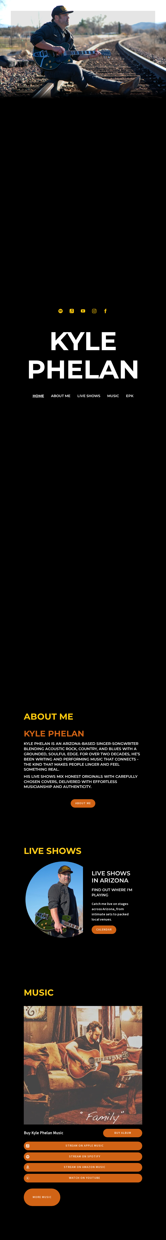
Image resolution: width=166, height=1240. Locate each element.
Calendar (104, 929)
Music (113, 396)
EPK (130, 396)
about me (60, 396)
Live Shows (88, 396)
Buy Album (122, 1133)
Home (38, 396)
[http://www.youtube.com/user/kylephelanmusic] (83, 311)
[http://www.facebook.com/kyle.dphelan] (105, 311)
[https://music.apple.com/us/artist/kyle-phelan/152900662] (72, 311)
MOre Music (42, 1197)
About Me (83, 803)
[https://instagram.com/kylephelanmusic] (94, 311)
